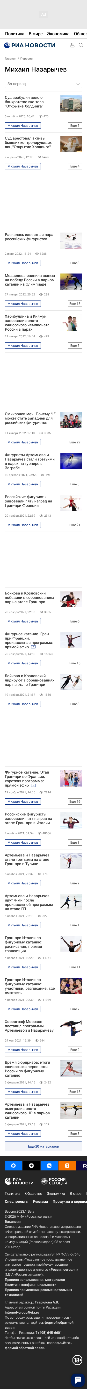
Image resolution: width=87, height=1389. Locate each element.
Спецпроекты (16, 1201)
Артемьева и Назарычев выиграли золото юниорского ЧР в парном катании (28, 1111)
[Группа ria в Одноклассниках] (67, 1165)
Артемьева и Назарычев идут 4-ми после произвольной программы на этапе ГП (29, 902)
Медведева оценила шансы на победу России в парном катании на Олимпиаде (30, 280)
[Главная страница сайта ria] (29, 45)
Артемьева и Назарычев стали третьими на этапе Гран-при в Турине (27, 859)
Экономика (56, 1193)
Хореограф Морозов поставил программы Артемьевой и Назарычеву (29, 1026)
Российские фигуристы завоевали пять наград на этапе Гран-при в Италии (28, 818)
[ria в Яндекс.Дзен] (31, 1165)
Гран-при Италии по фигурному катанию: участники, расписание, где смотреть (30, 986)
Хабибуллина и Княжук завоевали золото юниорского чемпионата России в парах (27, 323)
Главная (10, 58)
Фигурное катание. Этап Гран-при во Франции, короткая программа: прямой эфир (27, 779)
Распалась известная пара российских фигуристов (29, 237)
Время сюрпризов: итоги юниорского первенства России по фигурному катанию (27, 1069)
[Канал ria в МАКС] (13, 1165)
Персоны (26, 58)
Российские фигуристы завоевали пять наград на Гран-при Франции (28, 501)
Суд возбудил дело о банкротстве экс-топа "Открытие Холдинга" (24, 101)
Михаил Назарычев (36, 69)
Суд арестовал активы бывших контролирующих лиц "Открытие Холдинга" (28, 142)
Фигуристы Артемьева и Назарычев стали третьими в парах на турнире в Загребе (30, 461)
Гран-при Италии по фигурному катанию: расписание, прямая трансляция (24, 944)
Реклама (40, 1201)
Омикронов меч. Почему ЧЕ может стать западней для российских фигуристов (30, 418)
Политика (12, 1193)
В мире (75, 1193)
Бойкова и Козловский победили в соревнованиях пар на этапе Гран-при (29, 597)
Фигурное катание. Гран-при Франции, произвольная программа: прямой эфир (29, 640)
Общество (33, 1193)
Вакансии (13, 1221)
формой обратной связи (24, 1348)
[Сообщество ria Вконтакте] (49, 1165)
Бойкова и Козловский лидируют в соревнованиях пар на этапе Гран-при (29, 680)
